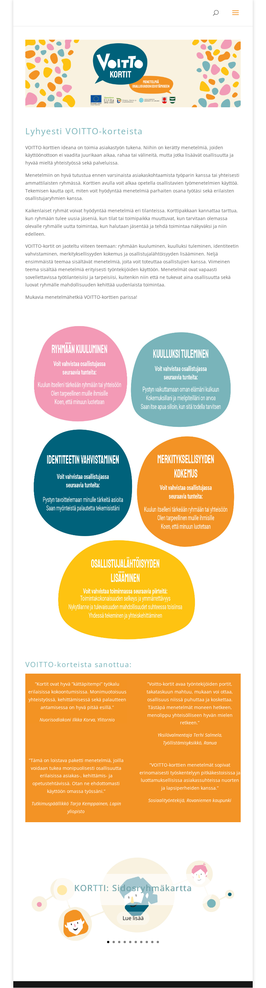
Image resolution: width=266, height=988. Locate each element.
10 (158, 942)
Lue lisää (133, 918)
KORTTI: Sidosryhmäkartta (133, 888)
